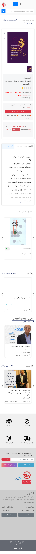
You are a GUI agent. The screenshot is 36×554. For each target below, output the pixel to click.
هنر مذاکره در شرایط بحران (22, 298)
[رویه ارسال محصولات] (26, 438)
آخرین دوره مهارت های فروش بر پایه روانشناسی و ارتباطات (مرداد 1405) (19, 392)
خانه (33, 20)
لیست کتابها (9, 515)
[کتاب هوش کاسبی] (18, 231)
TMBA (20, 544)
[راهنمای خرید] (27, 421)
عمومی (26, 310)
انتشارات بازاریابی (24, 20)
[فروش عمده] (9, 438)
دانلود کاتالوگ (26, 482)
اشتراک (6, 459)
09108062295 (5, 510)
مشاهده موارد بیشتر (7, 274)
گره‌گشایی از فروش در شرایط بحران (20, 346)
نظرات (9, 146)
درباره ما (26, 515)
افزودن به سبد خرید (18, 111)
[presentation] (33, 238)
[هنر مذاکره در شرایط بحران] (18, 286)
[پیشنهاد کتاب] (9, 421)
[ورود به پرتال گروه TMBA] (27, 475)
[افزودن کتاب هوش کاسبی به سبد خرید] (7, 248)
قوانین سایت (18, 548)
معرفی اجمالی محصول (23, 146)
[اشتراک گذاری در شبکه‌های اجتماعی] (4, 33)
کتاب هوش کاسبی (25, 254)
